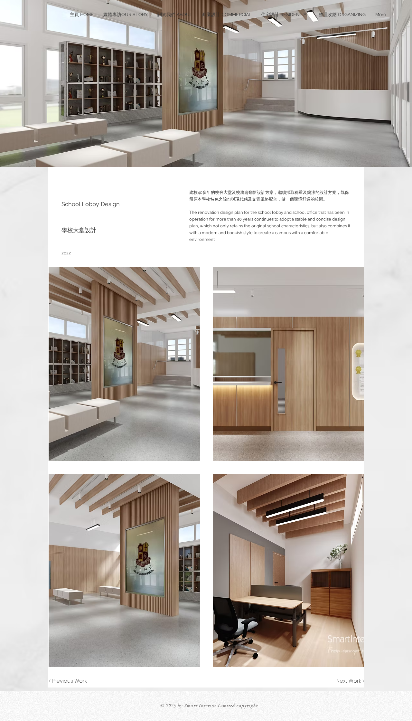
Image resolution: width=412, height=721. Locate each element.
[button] (124, 364)
